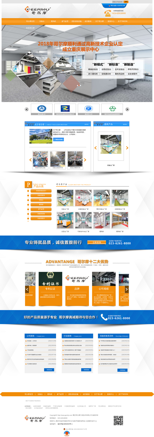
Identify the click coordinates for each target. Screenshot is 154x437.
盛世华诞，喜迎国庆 (32, 345)
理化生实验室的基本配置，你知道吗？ (108, 355)
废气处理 (65, 21)
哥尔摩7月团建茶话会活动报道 (34, 354)
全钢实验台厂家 (83, 209)
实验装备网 (47, 406)
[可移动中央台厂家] (83, 220)
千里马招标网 (57, 406)
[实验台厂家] (65, 198)
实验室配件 (41, 218)
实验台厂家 (111, 165)
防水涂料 (29, 408)
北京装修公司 (81, 406)
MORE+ (87, 124)
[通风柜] (101, 220)
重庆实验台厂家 (101, 209)
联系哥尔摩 (121, 5)
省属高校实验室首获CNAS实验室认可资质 (73, 341)
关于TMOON (122, 21)
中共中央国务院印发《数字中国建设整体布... (72, 350)
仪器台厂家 (65, 231)
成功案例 (88, 21)
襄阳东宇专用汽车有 (114, 406)
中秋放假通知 (30, 350)
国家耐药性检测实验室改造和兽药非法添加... (72, 364)
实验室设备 (41, 214)
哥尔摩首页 (30, 21)
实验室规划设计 (41, 191)
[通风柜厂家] (119, 220)
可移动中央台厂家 (83, 231)
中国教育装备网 (69, 406)
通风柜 (53, 21)
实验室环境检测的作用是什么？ (108, 350)
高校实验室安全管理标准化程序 (108, 359)
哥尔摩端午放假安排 (32, 363)
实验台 (41, 21)
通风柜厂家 (120, 231)
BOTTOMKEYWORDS (33, 401)
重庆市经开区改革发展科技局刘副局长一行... (35, 360)
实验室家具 (41, 195)
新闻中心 (111, 21)
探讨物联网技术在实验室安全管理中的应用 (109, 364)
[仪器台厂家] (65, 220)
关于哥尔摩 (99, 21)
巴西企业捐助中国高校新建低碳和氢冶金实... (72, 360)
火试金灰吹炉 (38, 408)
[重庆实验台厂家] (101, 198)
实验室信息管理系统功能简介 (107, 345)
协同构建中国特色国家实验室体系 (72, 354)
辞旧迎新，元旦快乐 (32, 340)
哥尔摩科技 (102, 406)
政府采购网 (37, 406)
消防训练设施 (76, 21)
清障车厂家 (92, 406)
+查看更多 (49, 370)
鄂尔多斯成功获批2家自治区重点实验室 (73, 346)
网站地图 (113, 5)
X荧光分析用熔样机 (51, 408)
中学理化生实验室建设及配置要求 (108, 340)
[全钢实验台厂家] (83, 198)
